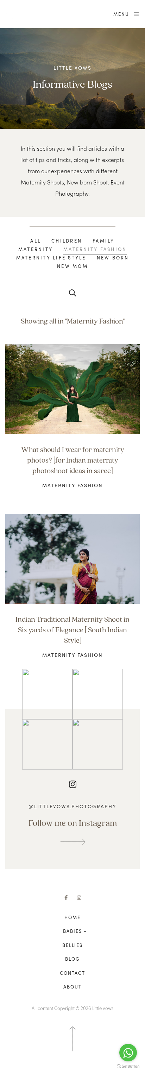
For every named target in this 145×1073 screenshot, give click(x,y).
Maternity (35, 249)
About (72, 987)
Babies (72, 931)
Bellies (72, 945)
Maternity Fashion (95, 249)
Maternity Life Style (51, 258)
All (35, 241)
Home (72, 917)
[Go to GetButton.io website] (128, 1066)
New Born (113, 258)
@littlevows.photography (72, 806)
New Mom (72, 266)
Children (66, 241)
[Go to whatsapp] (128, 1052)
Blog (72, 959)
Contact (72, 973)
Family (104, 241)
